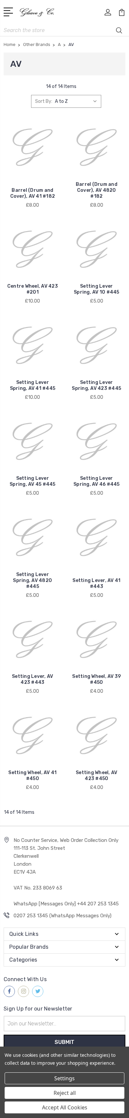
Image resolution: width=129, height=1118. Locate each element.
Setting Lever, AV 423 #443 (32, 679)
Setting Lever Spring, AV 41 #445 (33, 385)
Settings (64, 1078)
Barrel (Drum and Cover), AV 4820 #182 (96, 190)
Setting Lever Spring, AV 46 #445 (96, 481)
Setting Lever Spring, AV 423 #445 (96, 385)
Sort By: (43, 101)
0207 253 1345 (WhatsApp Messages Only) (62, 916)
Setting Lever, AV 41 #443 (96, 583)
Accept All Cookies (64, 1107)
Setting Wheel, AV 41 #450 (32, 775)
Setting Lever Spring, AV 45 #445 (33, 481)
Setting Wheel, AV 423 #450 (96, 775)
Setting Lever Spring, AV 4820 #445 (32, 580)
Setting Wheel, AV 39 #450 (96, 679)
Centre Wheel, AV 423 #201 (32, 289)
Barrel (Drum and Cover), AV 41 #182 (32, 193)
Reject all (65, 1093)
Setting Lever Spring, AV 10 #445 (96, 289)
